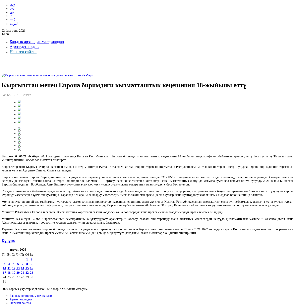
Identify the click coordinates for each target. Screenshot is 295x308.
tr (10, 15)
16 (31, 268)
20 (18, 272)
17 (4, 272)
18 (9, 272)
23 (31, 272)
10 (4, 268)
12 (13, 268)
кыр (12, 5)
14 (22, 268)
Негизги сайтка (23, 51)
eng (12, 12)
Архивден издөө (24, 46)
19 (13, 272)
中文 (13, 19)
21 (22, 272)
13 (18, 268)
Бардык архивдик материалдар (37, 41)
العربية (14, 23)
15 (27, 268)
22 (27, 272)
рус (12, 8)
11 (9, 268)
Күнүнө (8, 241)
